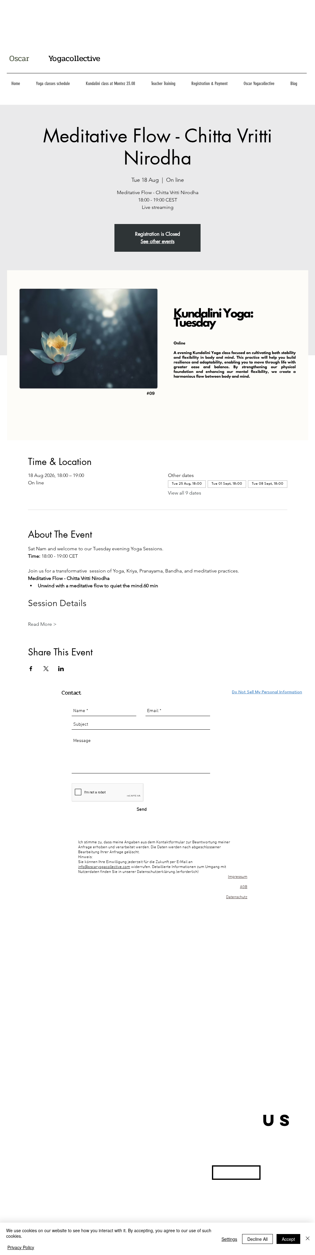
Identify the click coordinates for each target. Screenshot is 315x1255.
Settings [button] (229, 1239)
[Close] (307, 1239)
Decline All (257, 1239)
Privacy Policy (20, 1247)
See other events (157, 241)
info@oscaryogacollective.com (104, 867)
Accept (288, 1239)
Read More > (42, 624)
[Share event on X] (46, 668)
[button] (236, 1172)
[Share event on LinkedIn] (61, 668)
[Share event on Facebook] (31, 668)
